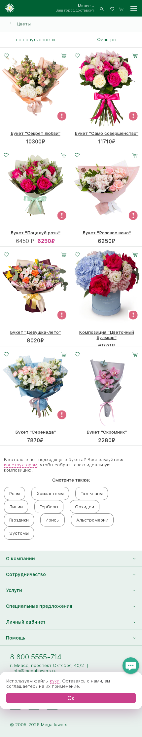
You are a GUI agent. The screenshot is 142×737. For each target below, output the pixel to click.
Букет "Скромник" (107, 432)
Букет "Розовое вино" (107, 232)
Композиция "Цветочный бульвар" (106, 335)
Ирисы (52, 520)
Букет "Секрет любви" (35, 133)
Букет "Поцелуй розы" (35, 232)
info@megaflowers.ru (34, 670)
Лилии (16, 506)
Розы (14, 493)
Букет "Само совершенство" (106, 133)
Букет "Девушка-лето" (35, 332)
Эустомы (19, 533)
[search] (102, 8)
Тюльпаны (92, 493)
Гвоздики (19, 520)
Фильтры (106, 39)
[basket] (121, 8)
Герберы (49, 506)
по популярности (35, 39)
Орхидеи (84, 506)
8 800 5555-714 (35, 657)
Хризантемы (50, 493)
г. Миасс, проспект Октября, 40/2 (47, 665)
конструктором (20, 464)
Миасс (84, 6)
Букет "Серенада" (35, 432)
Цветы (24, 23)
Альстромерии (92, 520)
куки (54, 680)
